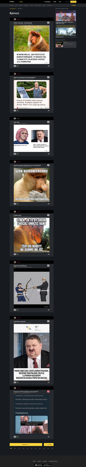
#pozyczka (26, 24)
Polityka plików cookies (53, 461)
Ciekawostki (26, 5)
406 (19, 448)
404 (27, 448)
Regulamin (45, 461)
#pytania (21, 166)
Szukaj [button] (73, 5)
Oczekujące (48, 1)
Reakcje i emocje (38, 5)
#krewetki (26, 393)
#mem (22, 123)
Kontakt (34, 461)
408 (11, 448)
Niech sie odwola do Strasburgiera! (25, 77)
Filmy (55, 1)
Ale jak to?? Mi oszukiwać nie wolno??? (26, 391)
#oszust (22, 393)
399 (48, 448)
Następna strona (25, 444)
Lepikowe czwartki (19, 321)
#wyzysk (27, 267)
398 (52, 448)
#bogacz (24, 267)
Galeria (20, 5)
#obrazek (19, 123)
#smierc (21, 216)
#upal (21, 322)
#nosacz (32, 24)
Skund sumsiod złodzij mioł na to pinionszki (27, 165)
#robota (24, 216)
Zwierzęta (11, 5)
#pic (26, 123)
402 (36, 448)
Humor (16, 5)
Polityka (31, 5)
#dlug (29, 24)
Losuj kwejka (49, 444)
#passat (24, 166)
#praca (19, 267)
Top (60, 1)
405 (23, 448)
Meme (15, 166)
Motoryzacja (49, 5)
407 (15, 448)
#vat (24, 393)
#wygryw (18, 216)
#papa (23, 322)
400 (44, 448)
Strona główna (13, 8)
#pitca (29, 393)
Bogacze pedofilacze (20, 266)
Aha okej (16, 122)
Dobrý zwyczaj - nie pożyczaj (23, 23)
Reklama (39, 461)
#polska (20, 24)
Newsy (44, 5)
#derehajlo (29, 322)
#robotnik (30, 267)
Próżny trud (17, 215)
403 (31, 448)
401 (40, 448)
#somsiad (30, 166)
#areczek (26, 322)
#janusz (23, 24)
